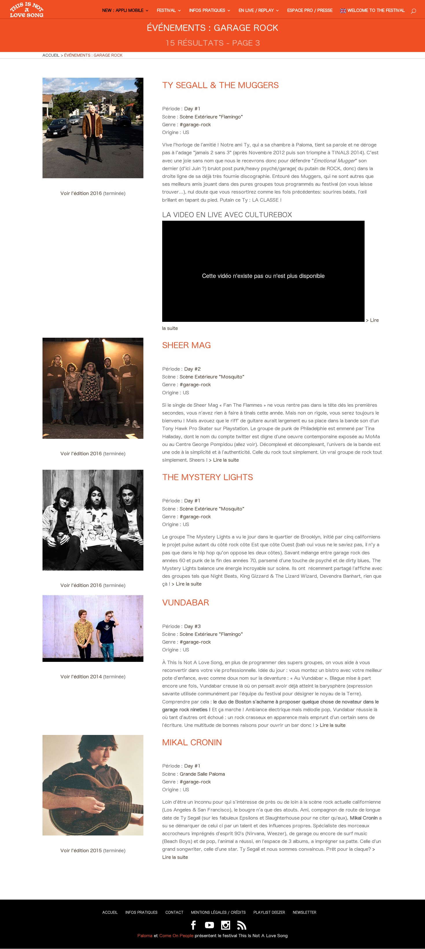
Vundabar (185, 602)
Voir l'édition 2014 (81, 676)
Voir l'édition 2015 (81, 850)
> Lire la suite (224, 460)
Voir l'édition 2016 (81, 193)
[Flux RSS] (241, 925)
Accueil (110, 912)
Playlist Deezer (269, 912)
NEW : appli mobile (122, 10)
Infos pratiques (207, 10)
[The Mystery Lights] (92, 569)
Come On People (176, 935)
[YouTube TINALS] (209, 925)
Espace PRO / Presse (309, 10)
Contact (174, 912)
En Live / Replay (256, 10)
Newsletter (304, 912)
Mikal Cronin (192, 742)
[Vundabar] (92, 660)
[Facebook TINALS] (193, 925)
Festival (166, 10)
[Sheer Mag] (92, 437)
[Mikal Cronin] (92, 833)
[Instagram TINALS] (225, 925)
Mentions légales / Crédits (218, 912)
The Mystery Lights (207, 477)
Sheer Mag (186, 345)
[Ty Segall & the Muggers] (92, 176)
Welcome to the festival (376, 10)
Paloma (145, 935)
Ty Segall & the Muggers (220, 85)
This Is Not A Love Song (263, 935)
